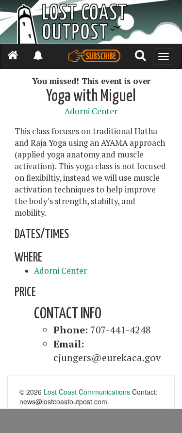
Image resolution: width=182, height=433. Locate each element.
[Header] (91, 22)
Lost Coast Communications (87, 392)
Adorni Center (91, 111)
